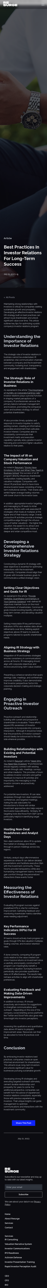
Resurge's (19, 467)
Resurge (18, 761)
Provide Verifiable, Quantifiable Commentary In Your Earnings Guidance (21, 599)
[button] (42, 4)
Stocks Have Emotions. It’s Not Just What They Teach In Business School (23, 470)
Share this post (23, 1123)
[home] (11, 4)
